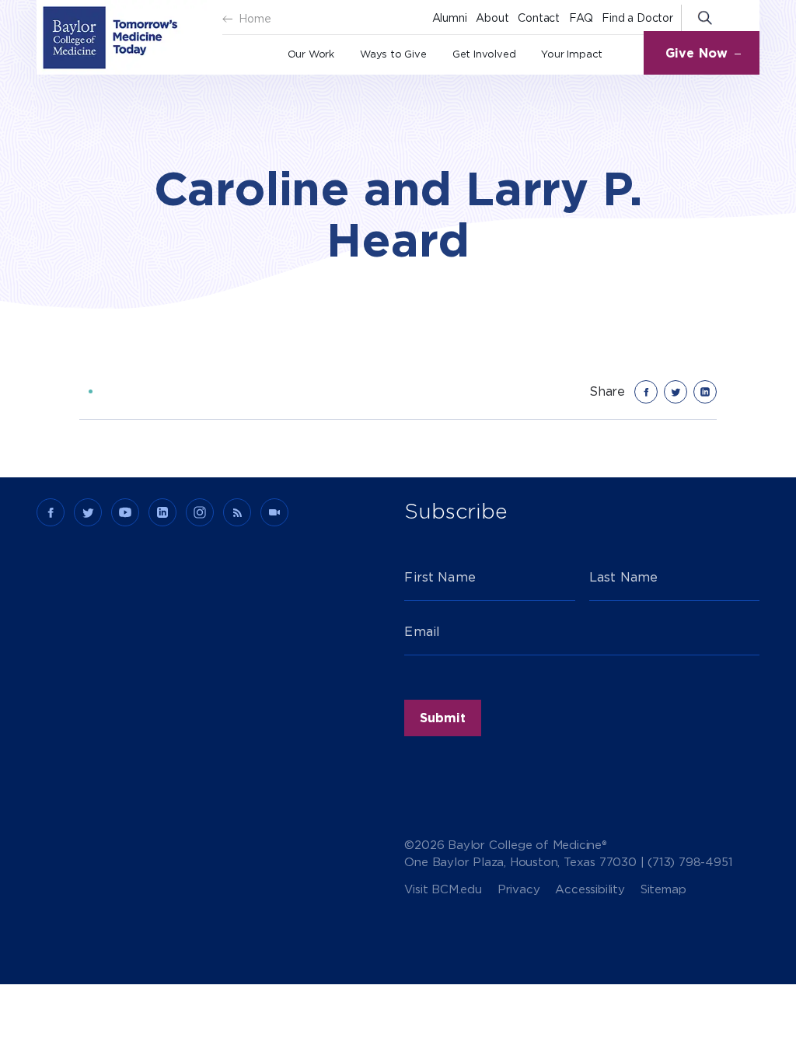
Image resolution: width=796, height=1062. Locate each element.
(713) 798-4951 (690, 862)
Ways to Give (393, 54)
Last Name (623, 577)
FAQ (580, 18)
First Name (440, 577)
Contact (539, 18)
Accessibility (589, 890)
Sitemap (663, 890)
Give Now (696, 53)
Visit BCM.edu (442, 890)
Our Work (311, 54)
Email (422, 631)
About (492, 18)
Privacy (519, 890)
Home (255, 18)
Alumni (449, 18)
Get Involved (484, 54)
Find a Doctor (637, 18)
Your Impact (571, 54)
